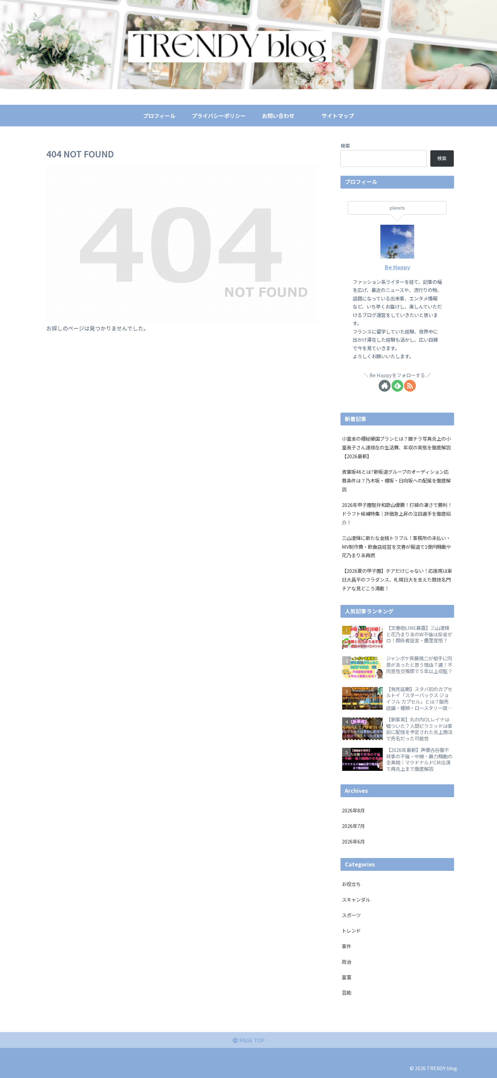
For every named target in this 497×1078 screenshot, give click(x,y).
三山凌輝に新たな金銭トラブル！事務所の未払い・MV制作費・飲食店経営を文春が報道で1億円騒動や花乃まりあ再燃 (396, 546)
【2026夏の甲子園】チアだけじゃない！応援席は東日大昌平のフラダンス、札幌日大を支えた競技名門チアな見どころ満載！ (397, 579)
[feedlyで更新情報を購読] (397, 386)
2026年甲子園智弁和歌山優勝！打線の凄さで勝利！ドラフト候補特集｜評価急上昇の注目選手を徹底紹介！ (397, 513)
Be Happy (397, 267)
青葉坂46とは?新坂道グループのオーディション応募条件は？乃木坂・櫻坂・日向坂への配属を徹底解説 (396, 480)
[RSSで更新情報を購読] (410, 386)
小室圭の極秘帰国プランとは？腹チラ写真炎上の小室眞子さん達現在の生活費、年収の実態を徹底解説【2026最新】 (396, 447)
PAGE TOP (251, 1040)
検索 (345, 145)
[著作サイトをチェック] (384, 386)
